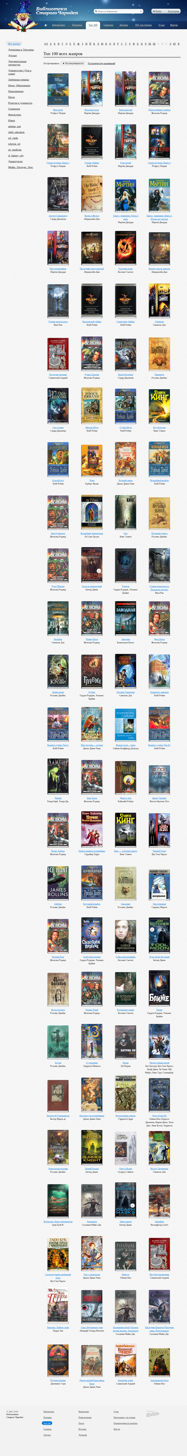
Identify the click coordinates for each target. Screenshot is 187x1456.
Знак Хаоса (92, 797)
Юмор (11, 120)
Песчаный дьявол (159, 533)
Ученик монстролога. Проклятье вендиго (159, 588)
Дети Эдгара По (159, 1115)
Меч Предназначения (159, 1274)
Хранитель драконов (159, 692)
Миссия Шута (91, 427)
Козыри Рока (58, 956)
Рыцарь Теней (91, 1009)
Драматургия (15, 161)
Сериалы (108, 25)
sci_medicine (15, 149)
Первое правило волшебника (92, 850)
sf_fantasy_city (16, 155)
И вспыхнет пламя (125, 1009)
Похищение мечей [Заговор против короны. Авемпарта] (125, 1329)
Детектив (83, 1434)
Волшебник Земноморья (92, 533)
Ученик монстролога (58, 321)
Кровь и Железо (92, 215)
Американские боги (159, 1380)
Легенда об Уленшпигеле (58, 1115)
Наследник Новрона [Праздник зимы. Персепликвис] (159, 1329)
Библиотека (58, 25)
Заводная (125, 639)
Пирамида (159, 374)
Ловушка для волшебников (91, 1115)
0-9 (46, 43)
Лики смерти (125, 1221)
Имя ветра (58, 109)
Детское (12, 55)
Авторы (123, 25)
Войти (158, 11)
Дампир (58, 797)
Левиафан (159, 1221)
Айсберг (58, 903)
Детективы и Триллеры (21, 49)
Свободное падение (92, 956)
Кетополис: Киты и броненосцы (58, 1221)
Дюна (91, 480)
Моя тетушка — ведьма (92, 745)
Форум (174, 25)
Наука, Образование (19, 85)
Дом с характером (91, 1274)
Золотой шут (58, 480)
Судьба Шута (126, 427)
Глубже (91, 692)
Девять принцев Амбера (159, 109)
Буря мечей (125, 162)
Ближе (159, 1009)
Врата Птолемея (125, 374)
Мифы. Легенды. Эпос (20, 167)
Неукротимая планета (126, 1115)
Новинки (77, 25)
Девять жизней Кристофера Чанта (91, 1382)
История (82, 1429)
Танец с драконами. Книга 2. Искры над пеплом (159, 217)
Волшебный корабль (159, 480)
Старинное (14, 108)
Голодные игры (126, 268)
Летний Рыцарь (92, 1168)
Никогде (125, 1274)
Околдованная (159, 903)
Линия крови (58, 692)
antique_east (14, 126)
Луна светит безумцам (159, 956)
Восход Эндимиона (159, 1168)
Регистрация (173, 11)
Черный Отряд (159, 850)
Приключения (15, 91)
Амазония (125, 903)
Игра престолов (92, 109)
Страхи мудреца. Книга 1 (58, 162)
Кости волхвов (58, 1009)
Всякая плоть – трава (125, 745)
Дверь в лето (125, 797)
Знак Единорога (58, 533)
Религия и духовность (20, 103)
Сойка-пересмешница (125, 956)
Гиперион (159, 321)
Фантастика (14, 114)
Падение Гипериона (126, 692)
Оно (125, 533)
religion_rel (14, 143)
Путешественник (58, 1380)
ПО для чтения (143, 25)
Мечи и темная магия (159, 1062)
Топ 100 (93, 25)
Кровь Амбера (58, 850)
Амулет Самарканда (58, 215)
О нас (162, 25)
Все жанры (14, 43)
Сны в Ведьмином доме (92, 1327)
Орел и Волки (125, 1168)
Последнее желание (58, 374)
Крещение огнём (125, 1380)
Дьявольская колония (58, 1168)
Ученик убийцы (92, 162)
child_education (16, 132)
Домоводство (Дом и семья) (19, 72)
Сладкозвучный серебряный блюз (58, 1276)
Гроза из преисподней (92, 586)
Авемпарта (92, 1221)
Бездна (58, 1062)
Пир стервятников (58, 268)
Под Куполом (159, 427)
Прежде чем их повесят (159, 268)
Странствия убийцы (126, 321)
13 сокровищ (92, 1062)
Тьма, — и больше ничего (125, 850)
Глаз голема (58, 427)
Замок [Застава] (159, 797)
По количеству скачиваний (101, 63)
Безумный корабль (91, 903)
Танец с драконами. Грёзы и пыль (125, 217)
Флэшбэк (58, 639)
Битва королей (125, 109)
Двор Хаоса (159, 639)
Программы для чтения (124, 1417)
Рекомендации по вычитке (126, 1423)
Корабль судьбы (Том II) (159, 745)
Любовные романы (18, 79)
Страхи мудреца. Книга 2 (159, 162)
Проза (11, 97)
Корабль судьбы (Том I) (58, 745)
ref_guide (13, 138)
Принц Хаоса (92, 639)
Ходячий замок (126, 480)
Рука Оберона (58, 586)
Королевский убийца (91, 321)
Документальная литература (17, 63)
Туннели (125, 586)
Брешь (126, 1062)
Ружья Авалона (92, 374)
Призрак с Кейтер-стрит (58, 1327)
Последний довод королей (92, 268)
